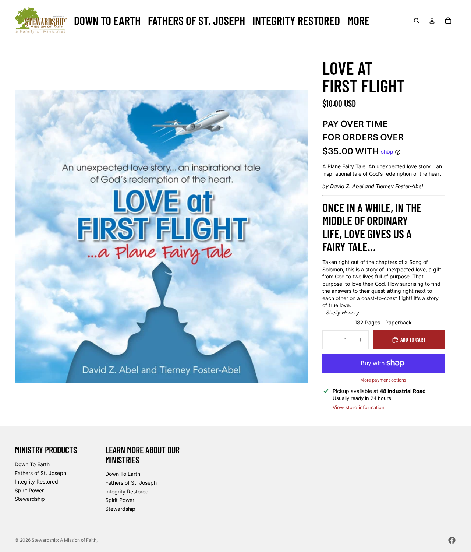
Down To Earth (32, 464)
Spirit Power (29, 490)
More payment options (383, 380)
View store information (359, 407)
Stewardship (30, 499)
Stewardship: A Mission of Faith (64, 540)
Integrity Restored (36, 481)
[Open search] (416, 21)
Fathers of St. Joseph (40, 473)
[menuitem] (107, 20)
